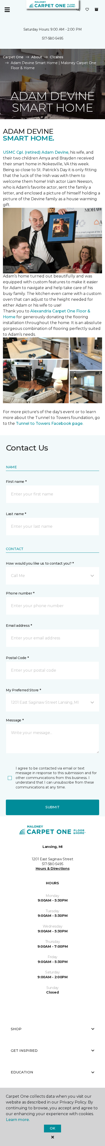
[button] (78, 9)
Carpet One (13, 57)
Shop (16, 1029)
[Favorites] (87, 9)
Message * (14, 720)
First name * (16, 481)
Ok (52, 1128)
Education (22, 1072)
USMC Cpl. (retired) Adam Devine (35, 152)
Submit (52, 807)
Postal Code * (17, 658)
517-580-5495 (52, 38)
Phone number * (20, 593)
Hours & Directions (53, 868)
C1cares (56, 57)
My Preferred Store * (23, 690)
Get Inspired (24, 1050)
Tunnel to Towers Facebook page (49, 423)
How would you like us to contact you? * (40, 563)
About (36, 57)
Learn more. (18, 1119)
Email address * (19, 625)
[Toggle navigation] (7, 10)
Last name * (16, 514)
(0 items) (96, 9)
